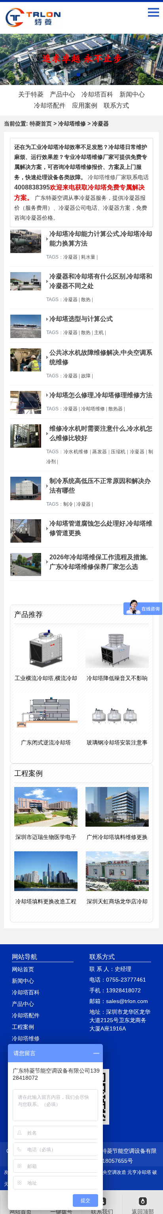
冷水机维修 (76, 451)
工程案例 (23, 1027)
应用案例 (84, 105)
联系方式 (116, 105)
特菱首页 (41, 123)
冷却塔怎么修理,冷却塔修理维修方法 (100, 395)
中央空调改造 (112, 1172)
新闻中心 (132, 94)
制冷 (68, 504)
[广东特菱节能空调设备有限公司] (33, 22)
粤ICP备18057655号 (107, 1161)
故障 (86, 376)
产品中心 (62, 94)
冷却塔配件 (50, 105)
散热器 (115, 409)
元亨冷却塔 (139, 1172)
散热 (86, 299)
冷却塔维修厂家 (107, 177)
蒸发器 (99, 451)
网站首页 (23, 969)
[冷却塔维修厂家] (81, 59)
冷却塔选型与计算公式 (81, 318)
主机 (99, 332)
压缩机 (118, 451)
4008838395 (32, 187)
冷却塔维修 (93, 409)
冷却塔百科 (97, 94)
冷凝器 (70, 257)
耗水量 (88, 257)
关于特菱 (31, 94)
